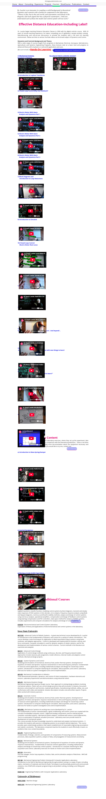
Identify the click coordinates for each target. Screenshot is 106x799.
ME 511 (20, 651)
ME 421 (20, 661)
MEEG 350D (21, 781)
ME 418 (20, 674)
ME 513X (21, 635)
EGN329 (20, 625)
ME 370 (20, 733)
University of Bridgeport (29, 776)
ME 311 (20, 741)
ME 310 (20, 752)
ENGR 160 (21, 772)
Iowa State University (28, 631)
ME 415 (20, 682)
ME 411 (20, 696)
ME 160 (20, 760)
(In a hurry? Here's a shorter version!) (62, 56)
